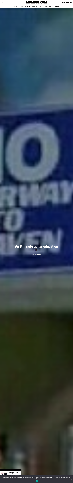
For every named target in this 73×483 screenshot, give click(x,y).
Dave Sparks (42, 249)
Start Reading (36, 254)
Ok (36, 480)
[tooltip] (63, 2)
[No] (71, 479)
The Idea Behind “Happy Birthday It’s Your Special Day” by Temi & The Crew (14, 474)
